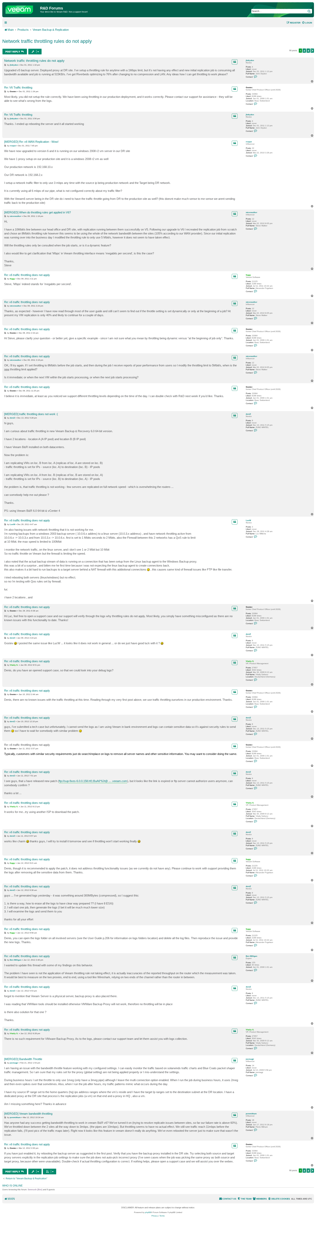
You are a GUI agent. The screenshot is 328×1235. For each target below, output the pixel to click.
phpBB (148, 1212)
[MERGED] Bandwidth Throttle (23, 1059)
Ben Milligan (251, 956)
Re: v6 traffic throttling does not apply (27, 275)
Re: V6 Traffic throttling (18, 87)
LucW (248, 520)
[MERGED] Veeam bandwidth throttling (28, 1113)
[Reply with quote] (234, 61)
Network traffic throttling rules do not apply (47, 41)
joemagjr (250, 1059)
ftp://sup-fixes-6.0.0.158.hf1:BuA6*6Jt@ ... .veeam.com (93, 781)
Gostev (249, 87)
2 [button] (304, 50)
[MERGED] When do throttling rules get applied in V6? (37, 212)
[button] (312, 51)
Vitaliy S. (250, 661)
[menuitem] (307, 22)
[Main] (21, 8)
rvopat (249, 142)
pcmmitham (251, 1114)
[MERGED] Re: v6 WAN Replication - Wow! (31, 141)
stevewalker (251, 212)
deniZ (248, 414)
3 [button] (308, 50)
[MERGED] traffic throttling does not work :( (31, 414)
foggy (248, 275)
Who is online (12, 1185)
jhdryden (250, 60)
